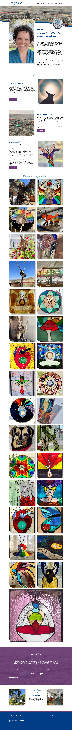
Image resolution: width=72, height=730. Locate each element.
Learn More (13, 99)
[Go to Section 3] (34, 659)
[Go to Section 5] (37, 659)
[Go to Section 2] (32, 659)
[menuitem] (38, 3)
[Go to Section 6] (39, 659)
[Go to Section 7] (41, 659)
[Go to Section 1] (30, 659)
